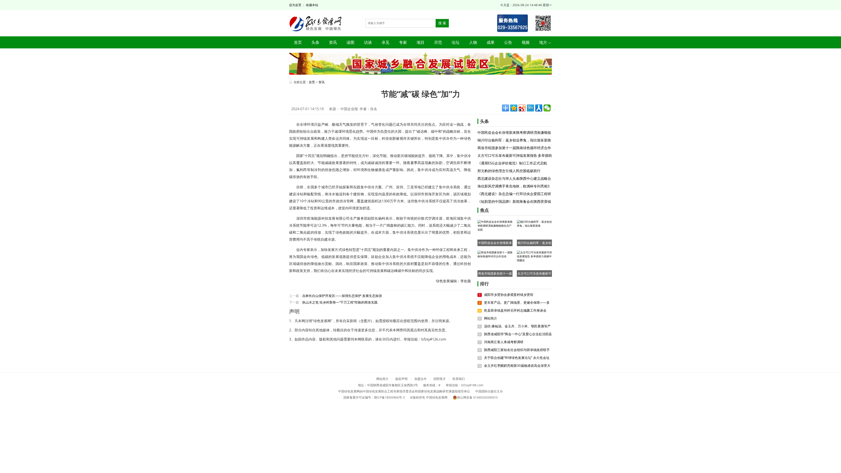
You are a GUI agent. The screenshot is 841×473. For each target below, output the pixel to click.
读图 (350, 42)
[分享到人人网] (538, 107)
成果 (491, 42)
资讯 (333, 42)
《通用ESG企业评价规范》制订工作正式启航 (512, 163)
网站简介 (490, 318)
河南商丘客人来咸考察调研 (503, 342)
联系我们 (458, 379)
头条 (315, 42)
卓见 (385, 42)
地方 (543, 42)
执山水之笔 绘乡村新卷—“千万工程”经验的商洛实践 (340, 302)
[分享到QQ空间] (513, 107)
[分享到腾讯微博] (530, 107)
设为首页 (295, 5)
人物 (473, 42)
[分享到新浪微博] (522, 107)
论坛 (455, 42)
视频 (526, 42)
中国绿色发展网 (436, 397)
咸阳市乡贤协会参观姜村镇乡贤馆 (508, 294)
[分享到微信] (547, 107)
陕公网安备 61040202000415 (477, 397)
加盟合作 (420, 379)
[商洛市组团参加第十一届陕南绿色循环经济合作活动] (494, 263)
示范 (438, 42)
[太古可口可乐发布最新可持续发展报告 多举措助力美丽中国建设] (534, 263)
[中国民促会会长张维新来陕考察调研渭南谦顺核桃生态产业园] (494, 233)
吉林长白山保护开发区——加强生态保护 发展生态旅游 (342, 295)
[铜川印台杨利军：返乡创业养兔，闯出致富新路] (534, 233)
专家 (403, 42)
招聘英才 (439, 379)
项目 (420, 42)
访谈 (368, 42)
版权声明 (401, 379)
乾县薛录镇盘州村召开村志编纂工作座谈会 (515, 310)
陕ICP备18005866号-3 (389, 397)
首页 (298, 42)
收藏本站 (312, 5)
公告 (508, 42)
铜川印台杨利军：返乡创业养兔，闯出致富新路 (514, 140)
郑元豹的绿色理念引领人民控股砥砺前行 (509, 170)
